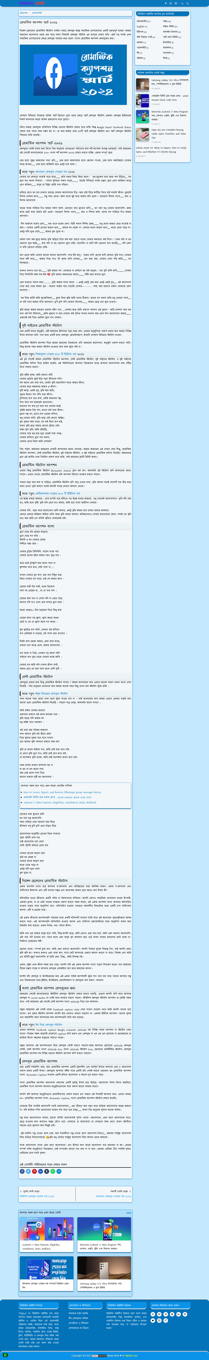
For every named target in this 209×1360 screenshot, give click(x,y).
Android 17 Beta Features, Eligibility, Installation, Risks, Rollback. (60, 802)
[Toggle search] (187, 3)
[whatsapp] (170, 4)
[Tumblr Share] (46, 1171)
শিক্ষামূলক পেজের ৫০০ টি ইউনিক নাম (56, 354)
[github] (165, 1320)
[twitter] (152, 1320)
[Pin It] (34, 1171)
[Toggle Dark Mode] (182, 3)
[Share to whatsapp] (52, 1171)
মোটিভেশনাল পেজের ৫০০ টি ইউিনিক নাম (58, 494)
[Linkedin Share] (40, 1171)
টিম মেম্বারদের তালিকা (78, 1318)
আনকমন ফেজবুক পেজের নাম (51, 172)
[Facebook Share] (22, 1171)
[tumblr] (172, 1314)
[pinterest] (185, 1314)
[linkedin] (178, 1314)
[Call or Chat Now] (5, 1355)
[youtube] (175, 4)
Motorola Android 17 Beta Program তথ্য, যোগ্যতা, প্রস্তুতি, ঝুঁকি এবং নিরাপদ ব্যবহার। (169, 116)
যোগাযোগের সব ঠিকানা (79, 1328)
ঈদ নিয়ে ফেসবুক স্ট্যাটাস (48, 1025)
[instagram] (159, 1320)
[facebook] (165, 4)
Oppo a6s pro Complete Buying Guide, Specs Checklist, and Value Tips (168, 134)
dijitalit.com (131, 1355)
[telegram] (165, 1314)
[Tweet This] (28, 1171)
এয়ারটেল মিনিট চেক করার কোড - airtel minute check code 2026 (57, 797)
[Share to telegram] (58, 1171)
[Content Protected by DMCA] (99, 1355)
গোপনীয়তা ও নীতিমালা (78, 1323)
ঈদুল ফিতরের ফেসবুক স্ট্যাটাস (51, 694)
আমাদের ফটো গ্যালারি (78, 1313)
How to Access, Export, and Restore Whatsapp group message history (62, 792)
